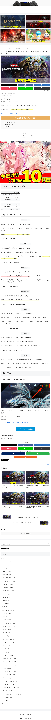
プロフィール (4, 700)
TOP (2, 558)
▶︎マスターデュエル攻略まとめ (9, 113)
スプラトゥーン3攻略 (7, 655)
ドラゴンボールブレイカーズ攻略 (10, 687)
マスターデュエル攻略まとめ (25, 429)
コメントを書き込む (25, 533)
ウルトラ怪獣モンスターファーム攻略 (12, 694)
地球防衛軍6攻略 (6, 574)
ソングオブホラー (6, 603)
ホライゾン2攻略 (6, 613)
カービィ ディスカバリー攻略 (9, 681)
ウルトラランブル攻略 (8, 642)
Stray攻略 (4, 616)
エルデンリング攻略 (7, 584)
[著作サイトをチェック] (13, 453)
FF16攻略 (4, 568)
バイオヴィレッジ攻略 (8, 610)
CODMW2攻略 (6, 594)
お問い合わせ (4, 703)
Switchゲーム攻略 (5, 649)
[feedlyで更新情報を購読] (38, 453)
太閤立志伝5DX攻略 (7, 697)
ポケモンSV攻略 (6, 678)
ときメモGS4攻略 (6, 668)
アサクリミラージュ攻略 (8, 623)
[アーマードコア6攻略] (12, 36)
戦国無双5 (5, 607)
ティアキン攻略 (6, 652)
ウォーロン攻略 (6, 645)
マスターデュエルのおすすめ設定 (26, 135)
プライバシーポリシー (37, 716)
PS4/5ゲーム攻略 (5, 565)
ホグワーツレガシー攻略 (8, 626)
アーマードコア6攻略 (7, 587)
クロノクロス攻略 (6, 619)
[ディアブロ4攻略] (38, 21)
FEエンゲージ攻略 (7, 690)
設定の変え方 (22, 137)
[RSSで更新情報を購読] (25, 457)
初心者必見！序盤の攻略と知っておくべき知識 (16, 422)
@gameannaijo (15, 101)
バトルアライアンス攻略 (8, 577)
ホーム (13, 716)
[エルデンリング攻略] (12, 21)
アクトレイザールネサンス (9, 671)
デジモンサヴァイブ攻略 (8, 581)
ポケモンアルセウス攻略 (8, 674)
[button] (42, 88)
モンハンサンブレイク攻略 (9, 658)
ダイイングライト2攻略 (8, 590)
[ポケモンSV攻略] (38, 36)
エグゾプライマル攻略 (8, 639)
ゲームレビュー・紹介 (6, 561)
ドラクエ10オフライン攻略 (9, 661)
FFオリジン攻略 (6, 571)
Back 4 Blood (5, 600)
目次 (24, 133)
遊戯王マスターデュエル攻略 (7, 435)
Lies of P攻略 (5, 636)
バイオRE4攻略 (6, 632)
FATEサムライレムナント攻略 (10, 665)
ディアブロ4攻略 (6, 629)
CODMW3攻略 (6, 597)
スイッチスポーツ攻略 (8, 684)
